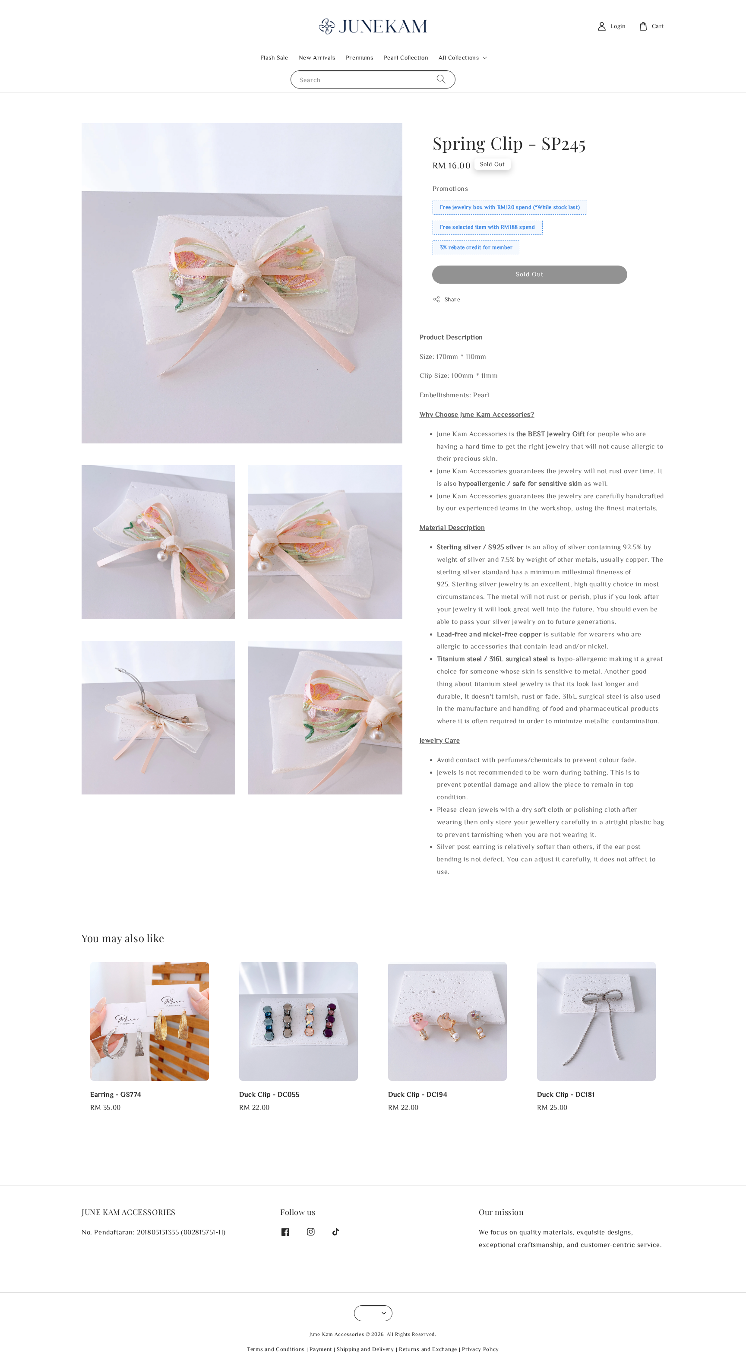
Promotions (450, 188)
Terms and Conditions (276, 1349)
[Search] (441, 79)
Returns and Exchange (428, 1349)
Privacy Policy (480, 1349)
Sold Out (530, 274)
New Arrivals (317, 57)
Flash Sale (274, 57)
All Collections (459, 57)
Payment (321, 1349)
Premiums (359, 57)
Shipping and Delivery (365, 1349)
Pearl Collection (406, 57)
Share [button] (453, 299)
